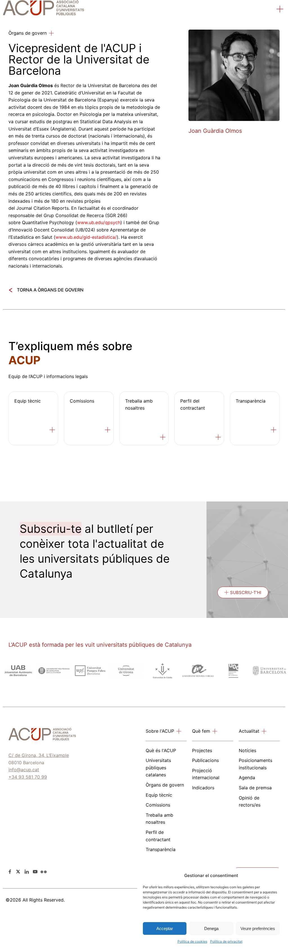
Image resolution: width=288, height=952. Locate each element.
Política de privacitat (226, 941)
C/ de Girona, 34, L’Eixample (38, 755)
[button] (280, 10)
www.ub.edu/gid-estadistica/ (86, 237)
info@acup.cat (23, 769)
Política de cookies (192, 941)
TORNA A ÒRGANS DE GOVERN (50, 290)
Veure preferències (257, 928)
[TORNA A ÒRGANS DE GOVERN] (10, 290)
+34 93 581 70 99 (27, 777)
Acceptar (164, 928)
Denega (211, 928)
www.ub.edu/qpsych (98, 222)
